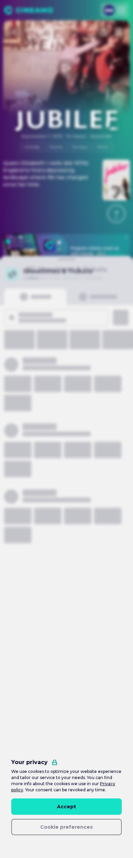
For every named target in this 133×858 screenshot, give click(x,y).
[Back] (15, 32)
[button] (116, 214)
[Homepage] (28, 10)
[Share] (103, 32)
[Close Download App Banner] (126, 237)
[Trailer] (66, 68)
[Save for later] (118, 32)
